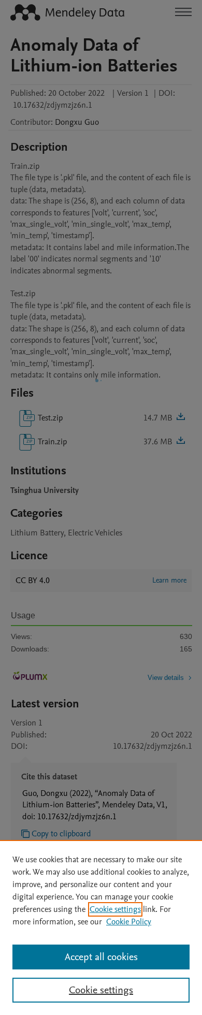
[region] (101, 927)
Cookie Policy (128, 921)
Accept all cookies (101, 957)
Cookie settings (115, 909)
